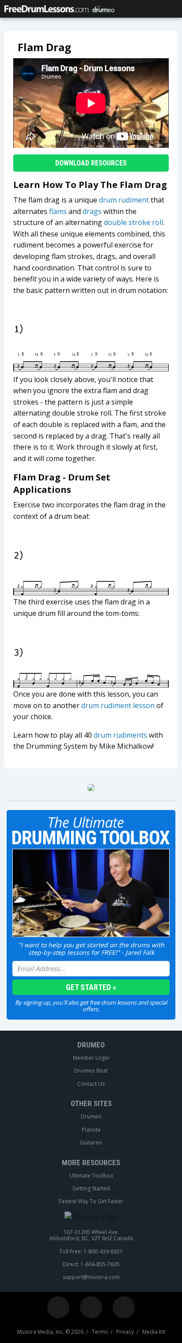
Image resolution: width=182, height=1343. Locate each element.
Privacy (125, 1332)
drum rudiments (120, 735)
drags (92, 211)
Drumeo (91, 1044)
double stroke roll (133, 222)
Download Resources (91, 163)
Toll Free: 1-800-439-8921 (91, 1252)
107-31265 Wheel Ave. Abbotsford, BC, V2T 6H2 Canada (91, 1235)
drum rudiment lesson (118, 705)
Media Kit (153, 1332)
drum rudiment (124, 200)
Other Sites (91, 1103)
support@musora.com (91, 1277)
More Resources (91, 1162)
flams (58, 211)
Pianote (91, 1130)
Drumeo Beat (91, 1071)
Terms (100, 1332)
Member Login (91, 1058)
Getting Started (91, 1188)
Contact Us (91, 1084)
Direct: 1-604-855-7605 (91, 1264)
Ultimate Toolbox (91, 1176)
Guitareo (91, 1143)
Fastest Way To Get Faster (91, 1201)
